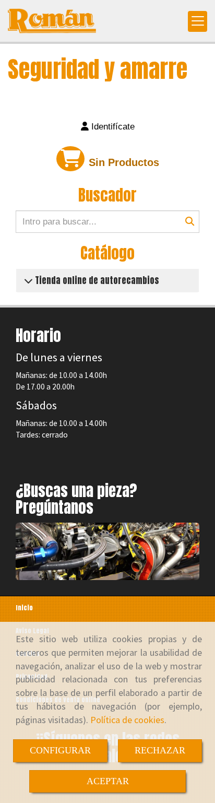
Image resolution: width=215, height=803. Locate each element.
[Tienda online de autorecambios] (28, 280)
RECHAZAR (160, 750)
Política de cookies (127, 720)
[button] (107, 127)
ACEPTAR (108, 781)
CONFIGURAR (60, 750)
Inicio (24, 607)
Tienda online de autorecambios (96, 280)
